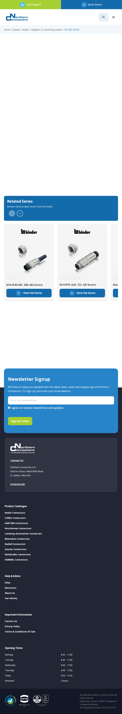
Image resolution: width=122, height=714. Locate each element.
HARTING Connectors (16, 523)
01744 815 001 (17, 484)
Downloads (11, 179)
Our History (11, 598)
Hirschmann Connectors (18, 528)
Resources (10, 587)
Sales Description (15, 170)
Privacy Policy (12, 626)
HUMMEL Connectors (16, 559)
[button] (103, 17)
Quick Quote (95, 4)
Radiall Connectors (15, 543)
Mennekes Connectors (17, 538)
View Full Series (32, 293)
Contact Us (11, 621)
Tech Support (33, 4)
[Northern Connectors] (17, 17)
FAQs (7, 582)
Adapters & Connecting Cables (46, 29)
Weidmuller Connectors (18, 554)
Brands (16, 29)
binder (25, 29)
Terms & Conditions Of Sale (20, 631)
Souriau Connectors (15, 549)
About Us (10, 592)
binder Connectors (15, 512)
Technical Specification (20, 188)
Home (7, 29)
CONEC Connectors (15, 517)
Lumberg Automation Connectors (23, 533)
